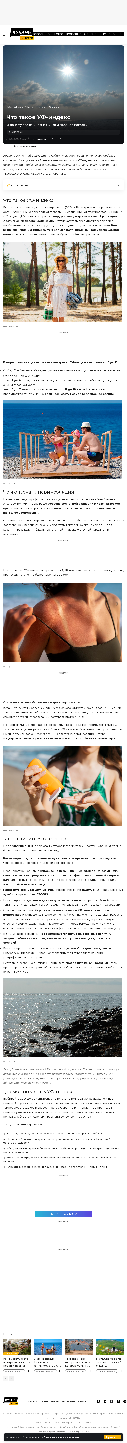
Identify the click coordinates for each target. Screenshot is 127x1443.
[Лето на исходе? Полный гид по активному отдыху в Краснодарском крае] (48, 1347)
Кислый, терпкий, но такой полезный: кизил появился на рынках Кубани (54, 1133)
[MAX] (98, 1401)
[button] (112, 1437)
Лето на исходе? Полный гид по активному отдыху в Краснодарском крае (47, 1362)
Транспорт (110, 34)
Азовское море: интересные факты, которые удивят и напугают (78, 1362)
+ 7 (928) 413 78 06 (79, 1432)
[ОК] (118, 1401)
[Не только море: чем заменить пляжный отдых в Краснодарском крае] (110, 1347)
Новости (39, 34)
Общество (55, 34)
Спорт (95, 34)
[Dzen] (111, 1401)
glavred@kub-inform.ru (53, 1432)
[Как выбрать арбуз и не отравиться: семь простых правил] (17, 1347)
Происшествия (77, 34)
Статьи (30, 107)
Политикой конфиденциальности (61, 1437)
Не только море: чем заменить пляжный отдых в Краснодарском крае (109, 1362)
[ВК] (105, 1401)
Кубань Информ (16, 107)
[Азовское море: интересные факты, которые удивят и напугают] (79, 1347)
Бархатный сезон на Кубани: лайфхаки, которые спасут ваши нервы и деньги (58, 1166)
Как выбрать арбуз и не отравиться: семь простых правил (16, 1362)
